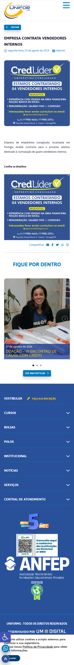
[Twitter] (57, 245)
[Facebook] (52, 245)
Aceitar (12, 658)
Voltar (14, 27)
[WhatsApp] (62, 245)
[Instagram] (67, 245)
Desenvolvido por (21, 632)
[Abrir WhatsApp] (64, 654)
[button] (5, 637)
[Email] (47, 245)
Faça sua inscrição (43, 398)
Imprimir (60, 50)
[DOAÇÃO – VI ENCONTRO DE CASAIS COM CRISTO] (37, 316)
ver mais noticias (35, 373)
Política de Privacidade (38, 647)
